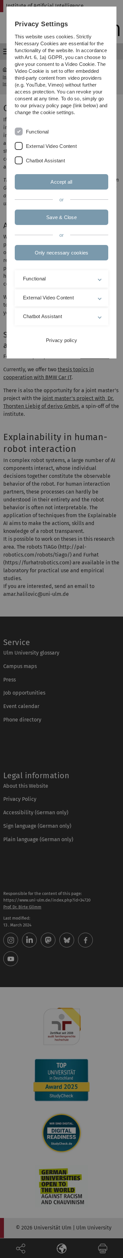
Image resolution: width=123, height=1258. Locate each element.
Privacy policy (61, 340)
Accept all (61, 182)
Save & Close (61, 217)
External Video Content (51, 146)
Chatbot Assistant (45, 160)
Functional (37, 131)
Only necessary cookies (62, 252)
